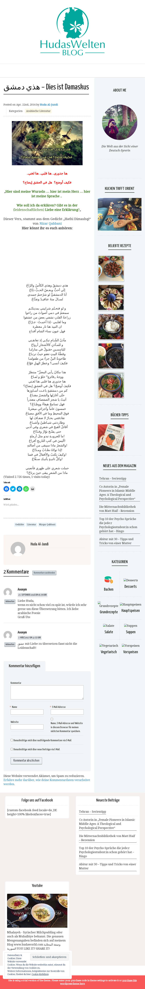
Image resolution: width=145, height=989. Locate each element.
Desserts (130, 587)
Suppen (130, 632)
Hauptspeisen (130, 611)
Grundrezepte (109, 612)
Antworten (9, 601)
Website (15, 722)
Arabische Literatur (38, 111)
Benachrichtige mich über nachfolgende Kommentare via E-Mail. (43, 740)
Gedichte (19, 524)
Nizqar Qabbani (47, 524)
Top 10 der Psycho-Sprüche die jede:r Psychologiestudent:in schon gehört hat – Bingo (118, 525)
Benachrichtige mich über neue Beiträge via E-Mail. (37, 749)
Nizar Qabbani (50, 223)
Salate (109, 632)
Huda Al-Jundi (49, 104)
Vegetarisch (109, 652)
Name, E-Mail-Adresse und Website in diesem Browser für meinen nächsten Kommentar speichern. (67, 727)
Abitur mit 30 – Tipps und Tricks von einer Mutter (116, 541)
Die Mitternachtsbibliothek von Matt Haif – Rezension (117, 509)
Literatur (31, 524)
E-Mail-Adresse (58, 707)
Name (14, 707)
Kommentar (16, 683)
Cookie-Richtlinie (40, 974)
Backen (108, 589)
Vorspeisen (130, 652)
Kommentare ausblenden (44, 573)
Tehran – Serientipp (112, 478)
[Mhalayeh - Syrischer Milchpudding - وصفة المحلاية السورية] (37, 911)
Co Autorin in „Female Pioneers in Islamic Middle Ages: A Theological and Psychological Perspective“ (117, 493)
